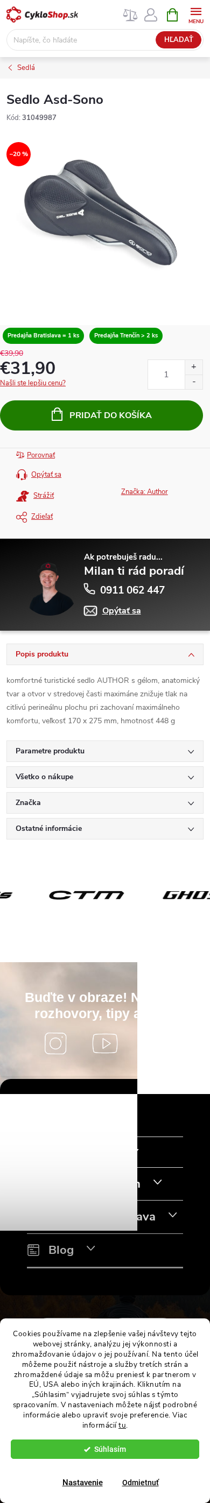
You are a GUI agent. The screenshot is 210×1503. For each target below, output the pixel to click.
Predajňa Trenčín (94, 1184)
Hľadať (178, 40)
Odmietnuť (140, 1482)
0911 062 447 (132, 590)
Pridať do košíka (110, 415)
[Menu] (195, 14)
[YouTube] (105, 1043)
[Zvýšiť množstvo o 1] (193, 367)
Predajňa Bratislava (102, 1217)
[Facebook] (155, 1043)
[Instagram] (55, 1043)
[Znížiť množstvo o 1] (193, 382)
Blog (61, 1250)
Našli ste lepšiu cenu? (33, 383)
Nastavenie (82, 1482)
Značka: (144, 492)
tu (122, 1425)
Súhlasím (110, 1449)
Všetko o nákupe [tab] (44, 777)
